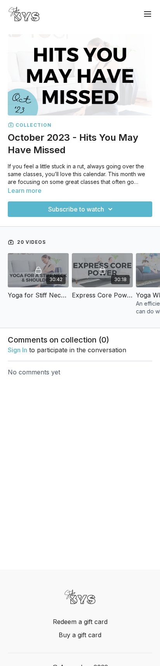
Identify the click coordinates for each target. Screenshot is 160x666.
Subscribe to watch (76, 209)
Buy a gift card (80, 635)
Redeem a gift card (80, 622)
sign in (17, 350)
